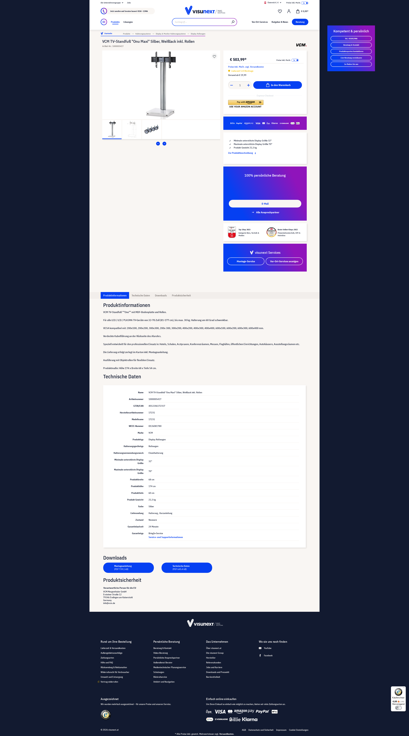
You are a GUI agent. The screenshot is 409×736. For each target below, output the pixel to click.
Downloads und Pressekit (217, 672)
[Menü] (104, 22)
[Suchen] (233, 22)
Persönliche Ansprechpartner (166, 657)
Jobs (129, 2)
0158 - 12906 (143, 11)
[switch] (398, 708)
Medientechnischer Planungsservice (169, 667)
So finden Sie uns (351, 64)
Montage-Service (246, 261)
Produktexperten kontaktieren (351, 51)
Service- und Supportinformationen (166, 537)
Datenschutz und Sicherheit (261, 729)
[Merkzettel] (280, 11)
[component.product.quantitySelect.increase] (248, 85)
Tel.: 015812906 (351, 38)
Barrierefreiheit (213, 676)
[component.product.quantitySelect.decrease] (231, 85)
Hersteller (211, 657)
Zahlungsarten (107, 657)
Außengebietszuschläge (111, 652)
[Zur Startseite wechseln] (204, 11)
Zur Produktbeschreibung (240, 152)
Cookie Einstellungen (298, 729)
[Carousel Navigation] (161, 144)
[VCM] (301, 45)
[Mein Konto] (289, 11)
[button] (245, 104)
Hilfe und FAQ (107, 662)
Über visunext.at (213, 648)
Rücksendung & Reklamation (114, 667)
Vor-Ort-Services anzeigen (284, 261)
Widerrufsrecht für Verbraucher (115, 672)
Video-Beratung (160, 652)
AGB (244, 729)
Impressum (281, 729)
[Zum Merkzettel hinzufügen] (214, 56)
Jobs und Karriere (214, 667)
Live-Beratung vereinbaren (351, 58)
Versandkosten (226, 733)
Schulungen (158, 672)
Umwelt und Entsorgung (112, 676)
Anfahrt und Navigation (163, 681)
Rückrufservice (160, 676)
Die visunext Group (215, 652)
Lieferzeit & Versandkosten (113, 648)
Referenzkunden (213, 662)
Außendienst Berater (162, 662)
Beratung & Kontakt (351, 45)
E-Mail (265, 203)
